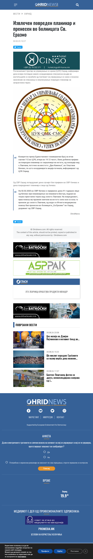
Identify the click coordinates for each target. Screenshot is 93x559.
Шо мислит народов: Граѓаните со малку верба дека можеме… (62, 357)
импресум (48, 417)
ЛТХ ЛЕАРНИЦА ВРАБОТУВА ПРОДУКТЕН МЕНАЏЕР (46, 291)
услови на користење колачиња (46, 534)
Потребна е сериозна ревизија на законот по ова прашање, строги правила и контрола (48, 463)
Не (48, 457)
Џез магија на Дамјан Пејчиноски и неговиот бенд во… (62, 338)
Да (48, 452)
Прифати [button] (45, 551)
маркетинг (34, 417)
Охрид (27, 13)
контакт (60, 417)
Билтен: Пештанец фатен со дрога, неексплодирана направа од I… (63, 377)
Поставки (75, 551)
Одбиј (59, 551)
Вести (16, 13)
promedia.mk (46, 529)
